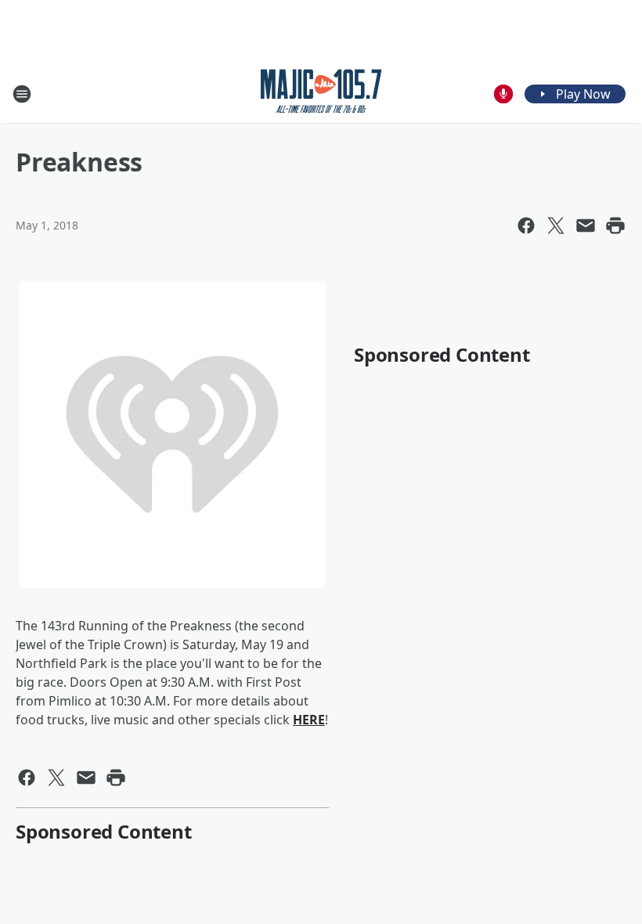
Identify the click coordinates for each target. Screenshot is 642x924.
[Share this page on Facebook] (526, 225)
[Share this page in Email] (586, 225)
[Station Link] (321, 93)
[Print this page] (615, 225)
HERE (309, 719)
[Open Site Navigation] (22, 94)
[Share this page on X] (556, 225)
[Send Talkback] (503, 94)
